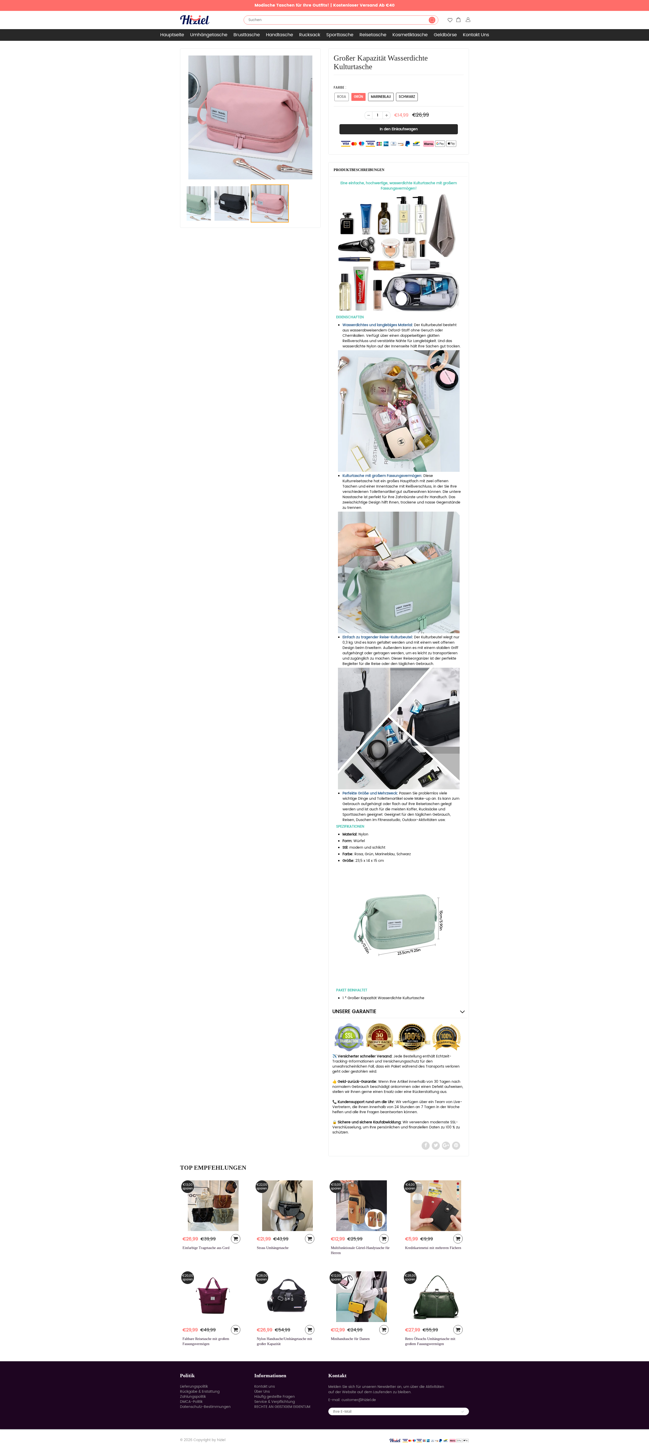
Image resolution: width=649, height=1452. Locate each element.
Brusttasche (246, 35)
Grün (358, 97)
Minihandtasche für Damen (350, 1339)
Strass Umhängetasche (273, 1248)
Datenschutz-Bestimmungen (205, 1407)
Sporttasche (339, 35)
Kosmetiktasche (410, 35)
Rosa (341, 97)
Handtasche (279, 35)
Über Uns (262, 1391)
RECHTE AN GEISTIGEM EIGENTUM (282, 1407)
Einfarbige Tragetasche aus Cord (206, 1248)
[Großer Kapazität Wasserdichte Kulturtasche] (250, 117)
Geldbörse (445, 35)
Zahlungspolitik (193, 1397)
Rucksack (309, 35)
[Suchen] (432, 20)
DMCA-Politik (191, 1402)
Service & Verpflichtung (274, 1402)
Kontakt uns (264, 1386)
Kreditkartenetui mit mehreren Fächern (433, 1248)
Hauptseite (172, 35)
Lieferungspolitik (194, 1386)
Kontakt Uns (476, 35)
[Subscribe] (462, 1412)
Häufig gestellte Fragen (274, 1397)
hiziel (221, 1440)
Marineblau (381, 97)
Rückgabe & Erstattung (200, 1391)
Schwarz (407, 97)
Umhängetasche (208, 35)
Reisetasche (372, 35)
